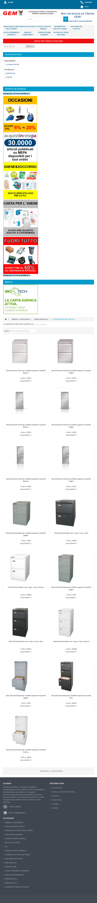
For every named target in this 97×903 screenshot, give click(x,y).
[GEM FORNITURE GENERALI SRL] (13, 13)
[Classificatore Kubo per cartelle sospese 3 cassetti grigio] (71, 568)
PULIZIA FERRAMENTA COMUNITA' (11, 33)
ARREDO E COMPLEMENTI (27, 33)
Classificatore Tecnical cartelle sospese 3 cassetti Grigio (71, 426)
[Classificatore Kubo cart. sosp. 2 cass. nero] (71, 513)
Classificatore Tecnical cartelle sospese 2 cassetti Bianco (26, 371)
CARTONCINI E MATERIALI (14, 834)
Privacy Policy (57, 788)
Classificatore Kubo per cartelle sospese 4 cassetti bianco (26, 751)
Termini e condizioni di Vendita (63, 792)
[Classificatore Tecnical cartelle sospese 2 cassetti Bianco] (25, 351)
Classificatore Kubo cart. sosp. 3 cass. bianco (71, 641)
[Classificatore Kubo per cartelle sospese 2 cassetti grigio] (25, 513)
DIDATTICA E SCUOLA (27, 26)
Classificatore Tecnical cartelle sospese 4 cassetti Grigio (71, 480)
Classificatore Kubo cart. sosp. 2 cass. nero (71, 533)
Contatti (88, 2)
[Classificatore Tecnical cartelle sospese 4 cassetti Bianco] (25, 459)
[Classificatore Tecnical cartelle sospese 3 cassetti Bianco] (25, 405)
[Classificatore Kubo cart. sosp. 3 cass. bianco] (71, 622)
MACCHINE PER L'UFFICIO (76, 27)
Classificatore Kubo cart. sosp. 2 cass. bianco (26, 587)
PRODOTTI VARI (10, 867)
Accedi (10, 2)
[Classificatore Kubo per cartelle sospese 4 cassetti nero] (71, 676)
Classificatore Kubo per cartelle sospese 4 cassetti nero (71, 696)
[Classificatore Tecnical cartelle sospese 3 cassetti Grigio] (71, 405)
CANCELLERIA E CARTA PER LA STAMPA (11, 27)
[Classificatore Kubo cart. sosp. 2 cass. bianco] (25, 568)
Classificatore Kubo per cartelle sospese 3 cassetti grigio (71, 588)
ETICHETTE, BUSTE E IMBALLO (43, 27)
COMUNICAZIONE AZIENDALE (44, 33)
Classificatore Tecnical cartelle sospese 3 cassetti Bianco (26, 426)
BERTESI (11, 73)
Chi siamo (55, 796)
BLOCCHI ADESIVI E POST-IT (15, 826)
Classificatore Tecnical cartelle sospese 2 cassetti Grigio (71, 371)
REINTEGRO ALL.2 (11, 883)
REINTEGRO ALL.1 (11, 879)
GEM (9, 77)
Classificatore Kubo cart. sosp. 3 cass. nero (26, 641)
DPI (6, 846)
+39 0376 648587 (15, 806)
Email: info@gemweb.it (17, 813)
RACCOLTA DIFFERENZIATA (14, 875)
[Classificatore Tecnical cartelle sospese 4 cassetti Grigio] (71, 459)
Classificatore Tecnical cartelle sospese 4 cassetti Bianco (26, 480)
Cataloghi (55, 804)
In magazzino (13, 64)
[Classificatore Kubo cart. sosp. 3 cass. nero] (25, 622)
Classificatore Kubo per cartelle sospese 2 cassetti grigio (26, 534)
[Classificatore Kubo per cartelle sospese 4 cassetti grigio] (25, 676)
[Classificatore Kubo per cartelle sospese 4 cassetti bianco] (25, 730)
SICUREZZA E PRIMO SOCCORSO (61, 33)
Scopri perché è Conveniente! (77, 21)
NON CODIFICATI (11, 863)
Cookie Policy (57, 800)
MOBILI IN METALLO (41, 319)
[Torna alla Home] (6, 319)
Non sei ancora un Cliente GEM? (77, 15)
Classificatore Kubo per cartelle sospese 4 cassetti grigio (26, 696)
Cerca (31, 46)
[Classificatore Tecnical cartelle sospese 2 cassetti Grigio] (71, 351)
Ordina (6, 331)
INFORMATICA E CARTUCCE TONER (60, 27)
